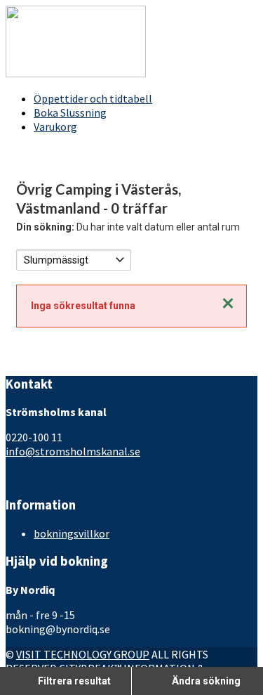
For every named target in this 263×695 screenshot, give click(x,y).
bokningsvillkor (71, 533)
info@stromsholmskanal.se (73, 451)
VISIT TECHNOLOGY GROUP (82, 654)
